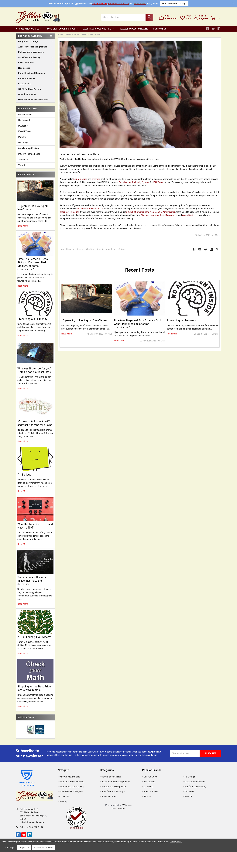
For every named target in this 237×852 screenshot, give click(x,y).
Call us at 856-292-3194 (31, 827)
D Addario (23, 125)
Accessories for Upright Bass (32, 47)
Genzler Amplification (28, 148)
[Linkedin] (218, 28)
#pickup (122, 249)
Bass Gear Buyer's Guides (60, 29)
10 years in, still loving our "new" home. (84, 320)
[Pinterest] (217, 249)
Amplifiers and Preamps (30, 57)
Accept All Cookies (43, 847)
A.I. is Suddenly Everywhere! (34, 637)
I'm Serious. (24, 474)
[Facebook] (207, 28)
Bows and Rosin (26, 62)
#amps (80, 249)
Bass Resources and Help (97, 29)
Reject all (24, 847)
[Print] (205, 249)
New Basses (24, 68)
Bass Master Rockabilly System (134, 182)
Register (203, 18)
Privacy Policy (176, 841)
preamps (96, 179)
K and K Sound (25, 131)
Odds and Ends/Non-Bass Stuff (33, 99)
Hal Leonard (24, 120)
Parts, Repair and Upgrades (31, 73)
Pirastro (22, 137)
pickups (83, 179)
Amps (76, 179)
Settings (9, 847)
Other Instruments (27, 94)
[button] (76, 817)
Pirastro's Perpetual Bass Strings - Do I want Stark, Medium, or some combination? (32, 264)
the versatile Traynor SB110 (89, 208)
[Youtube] (213, 28)
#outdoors (111, 249)
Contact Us (160, 29)
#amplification (67, 249)
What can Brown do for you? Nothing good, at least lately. (34, 370)
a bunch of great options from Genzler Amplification (150, 212)
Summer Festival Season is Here (79, 154)
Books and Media (26, 78)
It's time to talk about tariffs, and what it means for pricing (34, 423)
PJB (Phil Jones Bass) (29, 154)
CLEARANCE (24, 83)
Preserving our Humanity (32, 319)
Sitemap (63, 801)
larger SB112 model (69, 212)
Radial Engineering (168, 215)
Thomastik (23, 159)
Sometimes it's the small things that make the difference (32, 581)
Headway (154, 215)
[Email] (199, 249)
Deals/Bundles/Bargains (134, 29)
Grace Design (188, 215)
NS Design (23, 142)
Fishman (145, 215)
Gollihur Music (25, 114)
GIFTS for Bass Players (29, 89)
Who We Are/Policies (27, 29)
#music (100, 249)
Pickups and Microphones (31, 52)
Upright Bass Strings (28, 41)
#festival (90, 249)
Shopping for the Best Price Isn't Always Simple (34, 688)
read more (22, 226)
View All (22, 165)
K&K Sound (158, 182)
